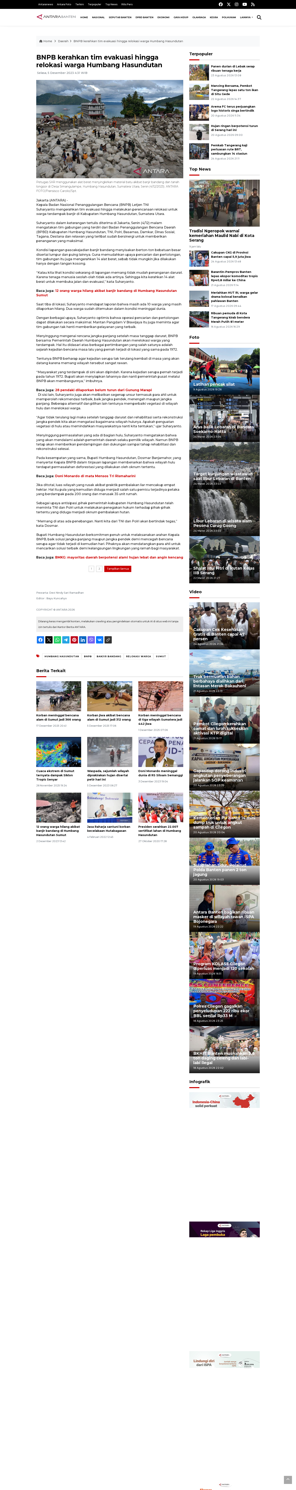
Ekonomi (163, 17)
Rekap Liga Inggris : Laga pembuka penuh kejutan (219, 1338)
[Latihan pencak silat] (224, 371)
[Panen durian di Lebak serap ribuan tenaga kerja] (199, 72)
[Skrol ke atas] (288, 1480)
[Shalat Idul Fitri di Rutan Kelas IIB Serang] (224, 559)
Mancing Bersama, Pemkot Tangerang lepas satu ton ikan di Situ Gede (234, 90)
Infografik (199, 1081)
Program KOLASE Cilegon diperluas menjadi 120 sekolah (223, 966)
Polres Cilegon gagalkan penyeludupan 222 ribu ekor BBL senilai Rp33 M (221, 1011)
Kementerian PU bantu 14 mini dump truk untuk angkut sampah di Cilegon (224, 822)
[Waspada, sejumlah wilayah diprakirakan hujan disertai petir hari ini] (109, 752)
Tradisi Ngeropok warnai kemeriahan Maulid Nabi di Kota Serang (221, 235)
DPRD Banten (144, 17)
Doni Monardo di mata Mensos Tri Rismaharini (95, 476)
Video (195, 591)
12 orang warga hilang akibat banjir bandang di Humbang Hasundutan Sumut (58, 831)
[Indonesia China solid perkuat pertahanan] (224, 1157)
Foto (194, 337)
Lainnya (245, 17)
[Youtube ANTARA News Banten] (244, 4)
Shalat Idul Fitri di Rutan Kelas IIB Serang (224, 570)
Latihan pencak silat (214, 384)
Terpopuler (94, 4)
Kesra (214, 17)
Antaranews (45, 4)
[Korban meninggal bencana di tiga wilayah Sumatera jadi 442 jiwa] (160, 696)
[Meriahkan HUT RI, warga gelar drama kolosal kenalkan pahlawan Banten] (199, 298)
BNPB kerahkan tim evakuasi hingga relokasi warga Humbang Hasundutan (128, 41)
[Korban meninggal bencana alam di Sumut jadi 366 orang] (58, 696)
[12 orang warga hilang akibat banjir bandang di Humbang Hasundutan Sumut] (58, 807)
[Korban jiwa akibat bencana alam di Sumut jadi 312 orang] (109, 696)
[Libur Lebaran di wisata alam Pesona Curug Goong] (224, 512)
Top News (111, 4)
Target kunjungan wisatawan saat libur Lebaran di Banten (223, 476)
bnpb (88, 656)
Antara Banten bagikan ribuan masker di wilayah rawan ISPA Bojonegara (223, 917)
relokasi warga (138, 656)
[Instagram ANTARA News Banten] (236, 4)
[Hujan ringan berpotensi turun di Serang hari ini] (199, 132)
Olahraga (199, 17)
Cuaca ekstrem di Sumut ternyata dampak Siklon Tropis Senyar (55, 775)
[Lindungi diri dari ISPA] (224, 1416)
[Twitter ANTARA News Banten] (229, 4)
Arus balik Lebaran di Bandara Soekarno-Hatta (223, 429)
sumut (161, 656)
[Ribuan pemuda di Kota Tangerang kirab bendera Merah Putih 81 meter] (199, 319)
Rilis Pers (126, 4)
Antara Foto (64, 4)
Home (84, 17)
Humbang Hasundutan (62, 656)
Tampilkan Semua (118, 568)
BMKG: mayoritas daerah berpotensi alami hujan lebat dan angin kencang (119, 557)
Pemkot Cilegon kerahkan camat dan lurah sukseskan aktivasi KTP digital (220, 728)
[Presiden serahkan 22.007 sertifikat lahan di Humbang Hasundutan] (160, 807)
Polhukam (229, 17)
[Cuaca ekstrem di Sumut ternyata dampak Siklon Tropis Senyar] (58, 752)
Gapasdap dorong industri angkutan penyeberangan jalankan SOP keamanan (219, 775)
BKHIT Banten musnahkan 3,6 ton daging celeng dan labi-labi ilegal (224, 1058)
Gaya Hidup (181, 17)
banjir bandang (109, 656)
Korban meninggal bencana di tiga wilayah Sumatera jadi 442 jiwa (160, 720)
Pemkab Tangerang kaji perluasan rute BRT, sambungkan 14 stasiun (229, 150)
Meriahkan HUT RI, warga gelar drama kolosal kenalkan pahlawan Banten (234, 297)
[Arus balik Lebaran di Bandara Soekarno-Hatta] (224, 418)
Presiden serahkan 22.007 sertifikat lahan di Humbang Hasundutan (159, 831)
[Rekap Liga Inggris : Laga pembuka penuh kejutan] (224, 1286)
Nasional (98, 17)
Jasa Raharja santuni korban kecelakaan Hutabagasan (108, 829)
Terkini (79, 4)
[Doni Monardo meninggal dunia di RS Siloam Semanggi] (160, 752)
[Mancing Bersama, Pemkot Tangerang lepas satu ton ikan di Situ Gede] (199, 91)
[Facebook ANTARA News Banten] (221, 4)
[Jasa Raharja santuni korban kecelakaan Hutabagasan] (109, 807)
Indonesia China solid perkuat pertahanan (223, 1208)
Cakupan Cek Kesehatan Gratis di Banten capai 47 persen (219, 634)
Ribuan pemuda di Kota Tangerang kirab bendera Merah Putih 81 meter (230, 317)
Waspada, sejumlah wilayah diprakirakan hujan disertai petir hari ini (108, 775)
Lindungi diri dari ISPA (216, 1470)
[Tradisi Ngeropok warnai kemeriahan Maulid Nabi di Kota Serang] (224, 203)
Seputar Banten (120, 17)
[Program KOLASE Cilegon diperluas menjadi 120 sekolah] (224, 955)
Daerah (63, 41)
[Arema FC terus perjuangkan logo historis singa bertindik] (199, 112)
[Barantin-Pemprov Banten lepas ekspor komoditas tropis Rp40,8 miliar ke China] (199, 278)
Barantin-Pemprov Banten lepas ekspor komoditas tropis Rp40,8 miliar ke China (234, 276)
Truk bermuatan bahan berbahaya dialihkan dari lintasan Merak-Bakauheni (219, 681)
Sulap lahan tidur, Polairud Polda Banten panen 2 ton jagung (219, 870)
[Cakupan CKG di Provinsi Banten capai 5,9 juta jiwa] (199, 258)
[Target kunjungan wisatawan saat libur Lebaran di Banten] (224, 465)
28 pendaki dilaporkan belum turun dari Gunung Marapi (103, 390)
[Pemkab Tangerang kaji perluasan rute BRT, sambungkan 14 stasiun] (199, 151)
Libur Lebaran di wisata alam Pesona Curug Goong (222, 523)
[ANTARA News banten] (56, 17)
